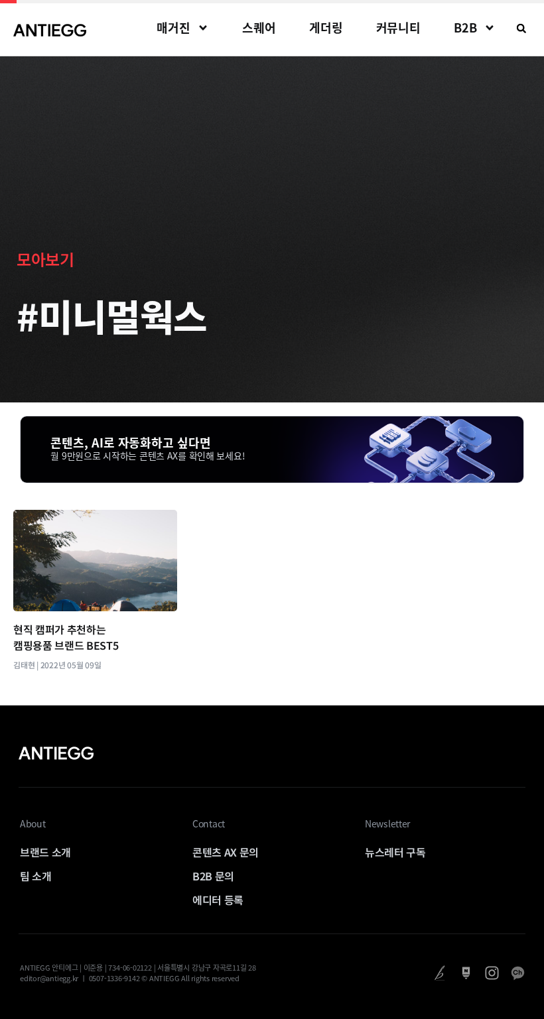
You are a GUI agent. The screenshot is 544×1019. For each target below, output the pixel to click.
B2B (465, 27)
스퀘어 (259, 27)
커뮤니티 (398, 27)
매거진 (173, 27)
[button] (521, 28)
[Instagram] (492, 973)
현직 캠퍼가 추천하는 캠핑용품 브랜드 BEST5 (66, 637)
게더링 (326, 27)
